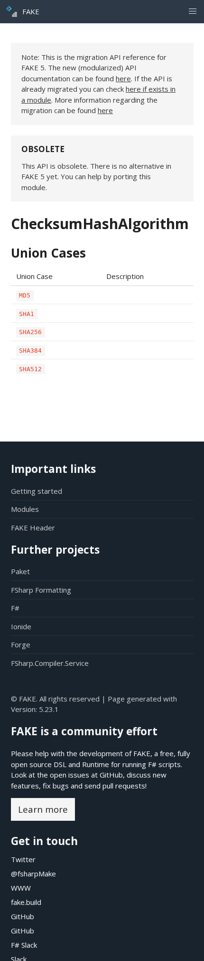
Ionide (21, 626)
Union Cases (48, 252)
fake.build (26, 902)
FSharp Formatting (41, 590)
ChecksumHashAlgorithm (100, 223)
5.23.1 (49, 709)
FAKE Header (33, 527)
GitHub (111, 774)
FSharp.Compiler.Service (50, 663)
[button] (192, 11)
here (123, 78)
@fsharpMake (33, 873)
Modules (25, 509)
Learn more (43, 809)
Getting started (36, 491)
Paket (20, 571)
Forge (20, 644)
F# (15, 608)
